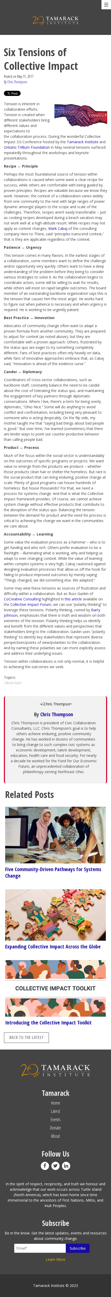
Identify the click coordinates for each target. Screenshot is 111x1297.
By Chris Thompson (15, 81)
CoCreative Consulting (22, 599)
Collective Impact (12, 682)
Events (56, 1119)
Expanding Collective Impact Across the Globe (53, 946)
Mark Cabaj (57, 228)
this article (73, 599)
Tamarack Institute (82, 141)
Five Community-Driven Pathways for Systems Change (53, 872)
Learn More (55, 1259)
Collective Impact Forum (30, 604)
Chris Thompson (56, 714)
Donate (55, 1128)
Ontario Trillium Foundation (27, 147)
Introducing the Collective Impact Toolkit (48, 1022)
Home (55, 1103)
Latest (55, 1111)
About (55, 1136)
